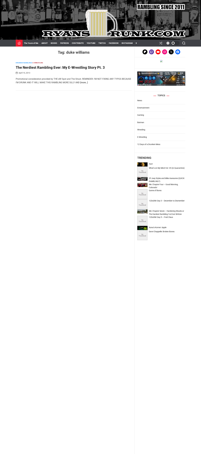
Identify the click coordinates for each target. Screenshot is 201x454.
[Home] (19, 43)
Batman (140, 122)
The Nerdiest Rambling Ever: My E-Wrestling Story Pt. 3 (60, 67)
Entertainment (143, 108)
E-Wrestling (38, 63)
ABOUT (44, 43)
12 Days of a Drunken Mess (148, 144)
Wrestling (141, 130)
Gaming (140, 115)
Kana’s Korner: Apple (157, 227)
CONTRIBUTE (78, 43)
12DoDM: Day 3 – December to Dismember (167, 201)
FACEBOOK (114, 43)
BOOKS (54, 43)
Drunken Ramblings (24, 63)
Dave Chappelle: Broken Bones (161, 231)
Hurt (151, 164)
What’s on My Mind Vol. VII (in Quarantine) (167, 168)
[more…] (84, 82)
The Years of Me (31, 43)
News (139, 100)
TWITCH (102, 43)
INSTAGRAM (127, 43)
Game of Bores (155, 190)
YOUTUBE (91, 43)
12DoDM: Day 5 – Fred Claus (161, 217)
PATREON (64, 43)
